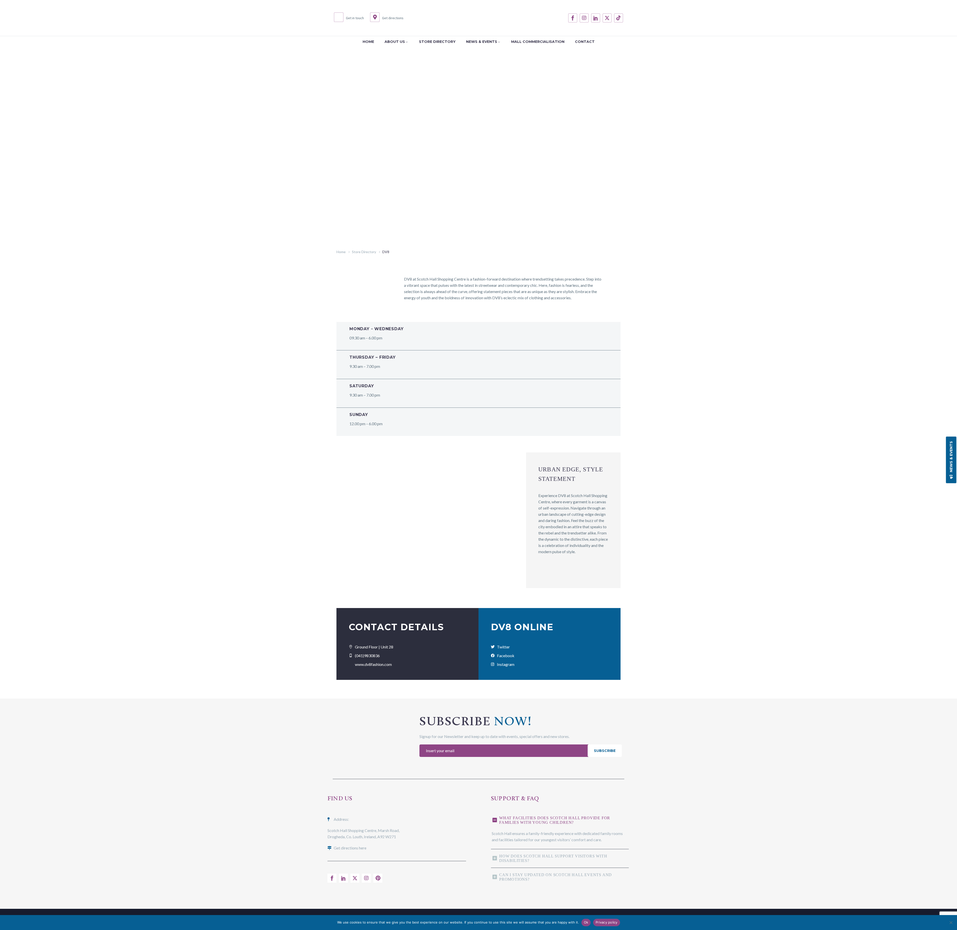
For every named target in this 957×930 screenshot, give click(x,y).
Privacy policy (607, 922)
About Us (395, 41)
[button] (951, 459)
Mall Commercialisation (537, 41)
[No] (950, 922)
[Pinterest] (377, 878)
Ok (586, 922)
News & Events (481, 41)
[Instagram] (584, 17)
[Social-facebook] (572, 17)
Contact (585, 41)
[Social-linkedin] (595, 17)
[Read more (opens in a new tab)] (349, 17)
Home (368, 41)
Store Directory (437, 41)
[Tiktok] (618, 17)
